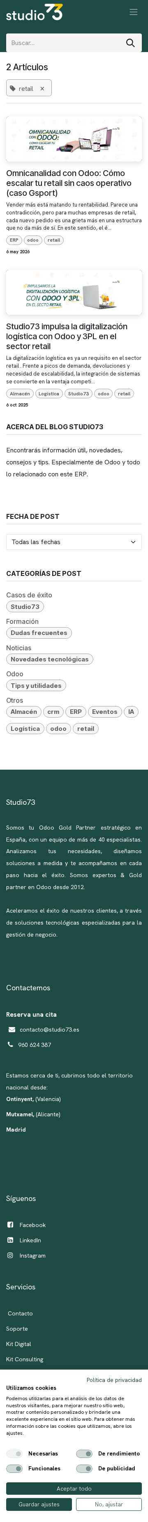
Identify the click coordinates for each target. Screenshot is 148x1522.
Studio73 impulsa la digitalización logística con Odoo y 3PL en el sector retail (66, 336)
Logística (49, 393)
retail (54, 240)
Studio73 (78, 393)
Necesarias (43, 1454)
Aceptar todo (74, 1488)
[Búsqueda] (130, 42)
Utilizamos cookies (31, 1387)
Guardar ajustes (39, 1504)
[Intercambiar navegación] (133, 11)
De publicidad (116, 1469)
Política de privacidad (114, 1380)
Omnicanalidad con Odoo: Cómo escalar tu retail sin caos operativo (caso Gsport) (69, 183)
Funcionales (44, 1469)
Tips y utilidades (36, 686)
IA (131, 712)
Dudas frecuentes (39, 633)
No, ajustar (109, 1504)
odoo (33, 240)
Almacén (20, 393)
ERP (14, 240)
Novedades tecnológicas (50, 659)
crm (53, 712)
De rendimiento (119, 1454)
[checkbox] (14, 1454)
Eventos (105, 712)
